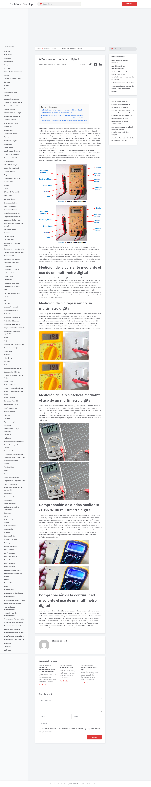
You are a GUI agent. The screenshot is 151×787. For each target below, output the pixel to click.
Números (7, 415)
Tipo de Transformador (12, 629)
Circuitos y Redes (10, 120)
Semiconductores (10, 504)
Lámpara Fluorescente (11, 293)
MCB (5, 341)
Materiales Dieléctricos (12, 317)
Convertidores (9, 161)
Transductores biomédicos (13, 593)
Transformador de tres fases (14, 636)
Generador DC (9, 256)
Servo (6, 516)
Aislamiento (8, 55)
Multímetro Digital (10, 408)
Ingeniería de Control (11, 269)
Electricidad (8, 195)
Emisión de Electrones (12, 213)
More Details (43, 685)
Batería (6, 75)
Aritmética (7, 68)
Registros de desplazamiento (14, 481)
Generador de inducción (12, 259)
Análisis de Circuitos (11, 123)
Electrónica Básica (10, 210)
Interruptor (7, 280)
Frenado (7, 233)
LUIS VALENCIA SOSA (118, 127)
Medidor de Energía (11, 348)
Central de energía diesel (13, 102)
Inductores (8, 266)
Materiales (7, 314)
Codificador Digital (10, 141)
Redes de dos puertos (11, 477)
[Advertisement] (75, 25)
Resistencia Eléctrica (11, 497)
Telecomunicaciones (11, 546)
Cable (6, 89)
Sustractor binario (10, 539)
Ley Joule (7, 304)
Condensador (8, 148)
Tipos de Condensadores (12, 570)
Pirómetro (7, 438)
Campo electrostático (11, 99)
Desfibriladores (9, 171)
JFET (5, 290)
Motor (6, 365)
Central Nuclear (9, 109)
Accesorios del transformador (14, 600)
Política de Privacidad (94, 784)
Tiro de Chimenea (10, 583)
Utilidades (7, 647)
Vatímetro (7, 650)
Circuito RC (8, 127)
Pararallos (7, 435)
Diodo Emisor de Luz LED (12, 178)
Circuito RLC (8, 130)
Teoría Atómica (9, 550)
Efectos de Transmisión (12, 192)
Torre (6, 586)
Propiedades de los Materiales (14, 328)
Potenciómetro (9, 451)
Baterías (7, 82)
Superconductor (9, 536)
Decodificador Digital (11, 168)
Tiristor (6, 579)
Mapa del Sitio (81, 784)
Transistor (7, 643)
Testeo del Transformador (13, 626)
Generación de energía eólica (14, 249)
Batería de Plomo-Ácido (12, 79)
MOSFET (7, 361)
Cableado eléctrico (10, 92)
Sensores (7, 513)
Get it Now (129, 4)
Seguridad (7, 500)
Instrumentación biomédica (13, 273)
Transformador (9, 596)
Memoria (7, 355)
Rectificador (8, 474)
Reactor (7, 470)
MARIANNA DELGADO (118, 119)
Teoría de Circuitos (10, 556)
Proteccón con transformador (14, 622)
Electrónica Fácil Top (21, 4)
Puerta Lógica (9, 467)
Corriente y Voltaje (10, 165)
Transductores (9, 590)
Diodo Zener (8, 182)
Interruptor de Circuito (11, 283)
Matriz (6, 338)
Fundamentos (8, 240)
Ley (5, 300)
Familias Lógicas (10, 229)
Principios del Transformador (14, 619)
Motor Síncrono (9, 398)
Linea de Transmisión (11, 307)
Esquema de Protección (12, 217)
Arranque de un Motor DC (13, 369)
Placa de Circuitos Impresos (14, 441)
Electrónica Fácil (59, 641)
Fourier (6, 137)
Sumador (7, 533)
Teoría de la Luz (9, 560)
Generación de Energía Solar (14, 252)
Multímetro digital (66, 667)
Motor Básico (8, 381)
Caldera (7, 96)
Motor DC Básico (9, 385)
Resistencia (8, 493)
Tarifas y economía (10, 543)
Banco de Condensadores (13, 72)
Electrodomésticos (10, 203)
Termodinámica (9, 567)
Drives (6, 189)
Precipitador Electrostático (13, 454)
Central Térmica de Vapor (13, 113)
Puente (6, 464)
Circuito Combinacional (12, 116)
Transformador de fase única (14, 633)
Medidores (8, 351)
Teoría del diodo (9, 563)
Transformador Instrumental (14, 639)
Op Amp (7, 418)
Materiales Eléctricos (11, 321)
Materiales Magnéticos (12, 324)
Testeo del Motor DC (11, 401)
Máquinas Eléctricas (11, 310)
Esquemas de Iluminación (13, 220)
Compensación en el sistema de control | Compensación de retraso (122, 88)
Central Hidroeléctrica (11, 106)
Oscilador (7, 425)
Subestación (8, 529)
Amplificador (8, 62)
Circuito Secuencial (10, 133)
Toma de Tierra (9, 199)
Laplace (6, 297)
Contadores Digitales (11, 154)
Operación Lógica (10, 422)
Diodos (6, 185)
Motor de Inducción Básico (13, 388)
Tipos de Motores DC (11, 404)
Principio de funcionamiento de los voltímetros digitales (47, 669)
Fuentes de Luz (9, 236)
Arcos (6, 65)
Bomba (6, 85)
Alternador (7, 58)
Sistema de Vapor (10, 526)
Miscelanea (8, 358)
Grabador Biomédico (11, 263)
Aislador (7, 51)
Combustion (8, 144)
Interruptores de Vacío (11, 286)
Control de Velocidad (11, 158)
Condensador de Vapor (12, 151)
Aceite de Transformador (12, 604)
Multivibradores (9, 412)
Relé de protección (10, 484)
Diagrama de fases (10, 175)
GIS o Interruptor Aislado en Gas (122, 83)
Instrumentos (8, 276)
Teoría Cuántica (9, 553)
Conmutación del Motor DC (13, 372)
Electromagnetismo (11, 206)
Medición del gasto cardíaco (14, 344)
